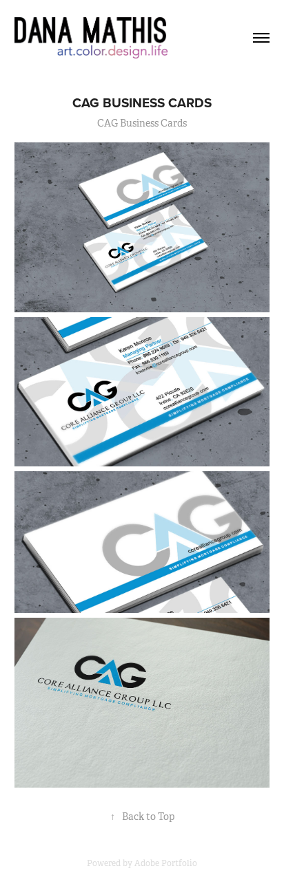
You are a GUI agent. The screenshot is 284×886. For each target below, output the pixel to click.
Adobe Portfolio (165, 863)
